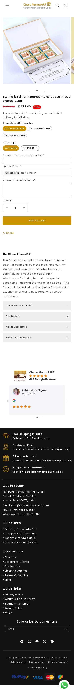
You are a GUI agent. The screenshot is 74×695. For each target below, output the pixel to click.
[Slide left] (29, 91)
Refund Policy (14, 608)
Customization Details (37, 305)
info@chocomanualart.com (30, 505)
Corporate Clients (17, 562)
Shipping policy (38, 667)
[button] (7, 5)
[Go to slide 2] (34, 417)
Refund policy (18, 661)
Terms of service (57, 661)
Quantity (8, 200)
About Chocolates (37, 327)
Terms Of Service (16, 575)
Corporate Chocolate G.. (21, 542)
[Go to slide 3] (37, 417)
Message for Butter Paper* (19, 180)
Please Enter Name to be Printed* (23, 155)
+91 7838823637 (24, 509)
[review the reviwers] (14, 401)
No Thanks (11, 148)
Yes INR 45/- (30, 148)
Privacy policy (37, 661)
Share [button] (10, 233)
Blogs (8, 580)
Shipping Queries (16, 570)
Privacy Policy (14, 594)
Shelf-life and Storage (37, 337)
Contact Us (12, 566)
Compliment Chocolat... (21, 533)
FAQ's (8, 612)
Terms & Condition (17, 603)
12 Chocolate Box (40, 128)
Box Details (37, 316)
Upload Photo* (12, 166)
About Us (11, 557)
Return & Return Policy (20, 599)
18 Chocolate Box (15, 135)
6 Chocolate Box (14, 128)
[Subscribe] (65, 629)
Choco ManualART (37, 657)
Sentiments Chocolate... (21, 538)
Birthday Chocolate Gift (21, 529)
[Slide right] (45, 91)
